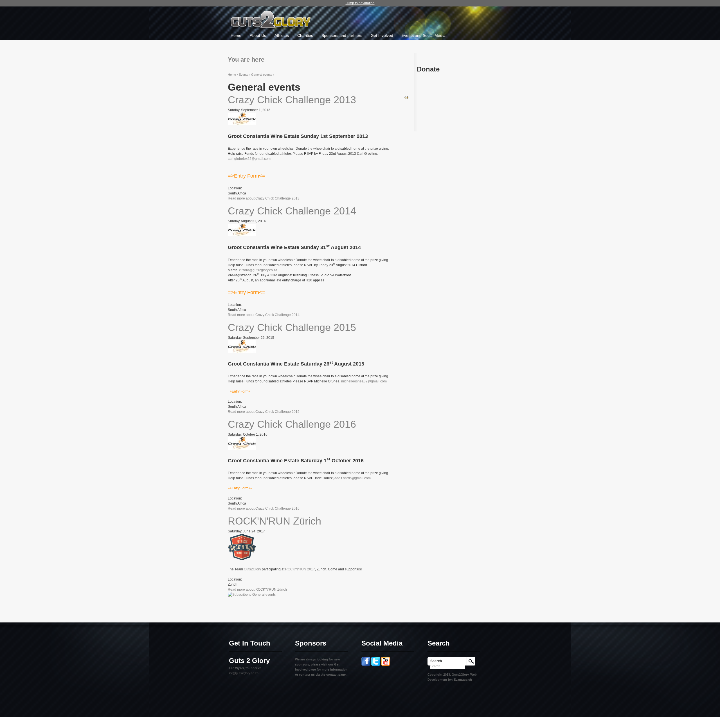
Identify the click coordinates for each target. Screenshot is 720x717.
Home (236, 35)
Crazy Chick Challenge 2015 (292, 327)
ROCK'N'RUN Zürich (274, 521)
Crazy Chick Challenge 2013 (292, 100)
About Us (258, 35)
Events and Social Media (424, 35)
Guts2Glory (252, 569)
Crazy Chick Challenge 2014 (292, 211)
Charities (305, 35)
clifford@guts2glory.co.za (258, 270)
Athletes (281, 35)
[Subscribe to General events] (252, 595)
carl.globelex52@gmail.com (249, 159)
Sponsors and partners (341, 35)
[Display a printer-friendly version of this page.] (406, 97)
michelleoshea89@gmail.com (364, 381)
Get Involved (382, 35)
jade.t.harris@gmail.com (352, 478)
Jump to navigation (360, 3)
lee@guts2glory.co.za (243, 673)
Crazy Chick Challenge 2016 (292, 424)
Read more (264, 198)
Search (436, 661)
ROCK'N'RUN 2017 (300, 569)
